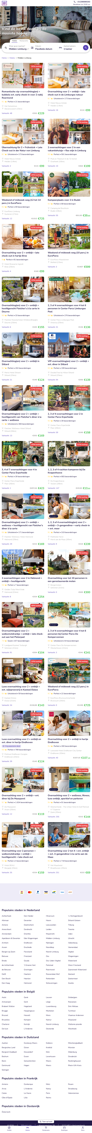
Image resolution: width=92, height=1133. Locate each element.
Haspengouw (29, 1011)
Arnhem (5, 943)
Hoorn (48, 920)
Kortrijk (27, 1024)
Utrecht (71, 938)
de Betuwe (6, 969)
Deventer (28, 920)
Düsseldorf (28, 1052)
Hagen (26, 1065)
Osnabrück (72, 1056)
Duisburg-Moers (30, 1043)
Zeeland (71, 974)
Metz (48, 1084)
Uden (70, 934)
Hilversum (50, 916)
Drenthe (27, 934)
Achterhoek (6, 916)
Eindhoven (28, 943)
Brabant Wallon (8, 1006)
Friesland (27, 956)
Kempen (27, 1020)
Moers (48, 1061)
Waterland (72, 960)
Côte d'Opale (7, 1097)
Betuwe (5, 956)
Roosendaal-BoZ (53, 974)
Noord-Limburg (52, 952)
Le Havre (27, 1093)
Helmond (27, 983)
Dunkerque (28, 1084)
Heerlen (27, 978)
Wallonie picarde (75, 1024)
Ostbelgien (72, 997)
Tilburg (71, 925)
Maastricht (50, 934)
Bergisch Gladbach (9, 1052)
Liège (48, 1002)
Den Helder (28, 916)
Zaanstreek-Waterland (77, 969)
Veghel (71, 952)
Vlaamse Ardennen (76, 1015)
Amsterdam (6, 934)
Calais (4, 1093)
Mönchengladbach (75, 1043)
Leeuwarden (51, 925)
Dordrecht (28, 929)
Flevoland (28, 952)
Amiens (5, 1084)
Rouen (70, 1084)
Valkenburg (72, 943)
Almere (5, 925)
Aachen (5, 1043)
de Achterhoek (8, 965)
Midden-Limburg (53, 938)
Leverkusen (50, 1056)
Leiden (48, 929)
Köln (48, 1052)
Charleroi (5, 1024)
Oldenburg (72, 1052)
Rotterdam (50, 978)
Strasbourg (72, 1088)
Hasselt (27, 1015)
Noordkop (50, 947)
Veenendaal (73, 947)
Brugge (5, 1011)
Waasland (72, 1020)
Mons (48, 1015)
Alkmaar (5, 920)
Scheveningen (51, 983)
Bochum (5, 1056)
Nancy (48, 1088)
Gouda (26, 960)
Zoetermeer (73, 978)
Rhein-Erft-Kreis (74, 1065)
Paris (48, 1093)
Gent (26, 1002)
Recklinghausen (74, 1061)
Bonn (4, 1061)
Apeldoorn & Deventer (11, 938)
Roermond (50, 969)
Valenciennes (73, 1093)
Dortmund (6, 1065)
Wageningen (73, 956)
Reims (48, 1097)
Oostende (50, 1029)
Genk (26, 997)
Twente (71, 929)
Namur (48, 1020)
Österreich (6, 1112)
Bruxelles (6, 1020)
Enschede (28, 947)
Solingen (5, 1070)
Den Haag (6, 983)
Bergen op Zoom (8, 952)
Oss (47, 956)
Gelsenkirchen (30, 1061)
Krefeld (49, 1047)
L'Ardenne (28, 1029)
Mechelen (50, 1011)
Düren (26, 1047)
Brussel (5, 1015)
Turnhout (72, 1011)
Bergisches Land (8, 1047)
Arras (4, 1088)
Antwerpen (6, 1002)
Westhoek (72, 1029)
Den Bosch (6, 978)
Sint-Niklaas (73, 1006)
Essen (26, 1056)
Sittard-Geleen (74, 920)
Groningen (28, 969)
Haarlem (27, 974)
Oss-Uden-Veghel (53, 960)
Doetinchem (29, 925)
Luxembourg (51, 1006)
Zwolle (71, 983)
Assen (4, 947)
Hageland (28, 1006)
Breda (4, 960)
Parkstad (49, 965)
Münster (71, 1047)
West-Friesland (74, 965)
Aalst (4, 997)
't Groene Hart (30, 965)
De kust (5, 1029)
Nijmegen (50, 943)
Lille (25, 1097)
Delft (4, 974)
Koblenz (49, 1043)
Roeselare (72, 1002)
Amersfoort (6, 929)
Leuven (49, 997)
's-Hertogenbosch (75, 916)
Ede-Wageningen (31, 938)
